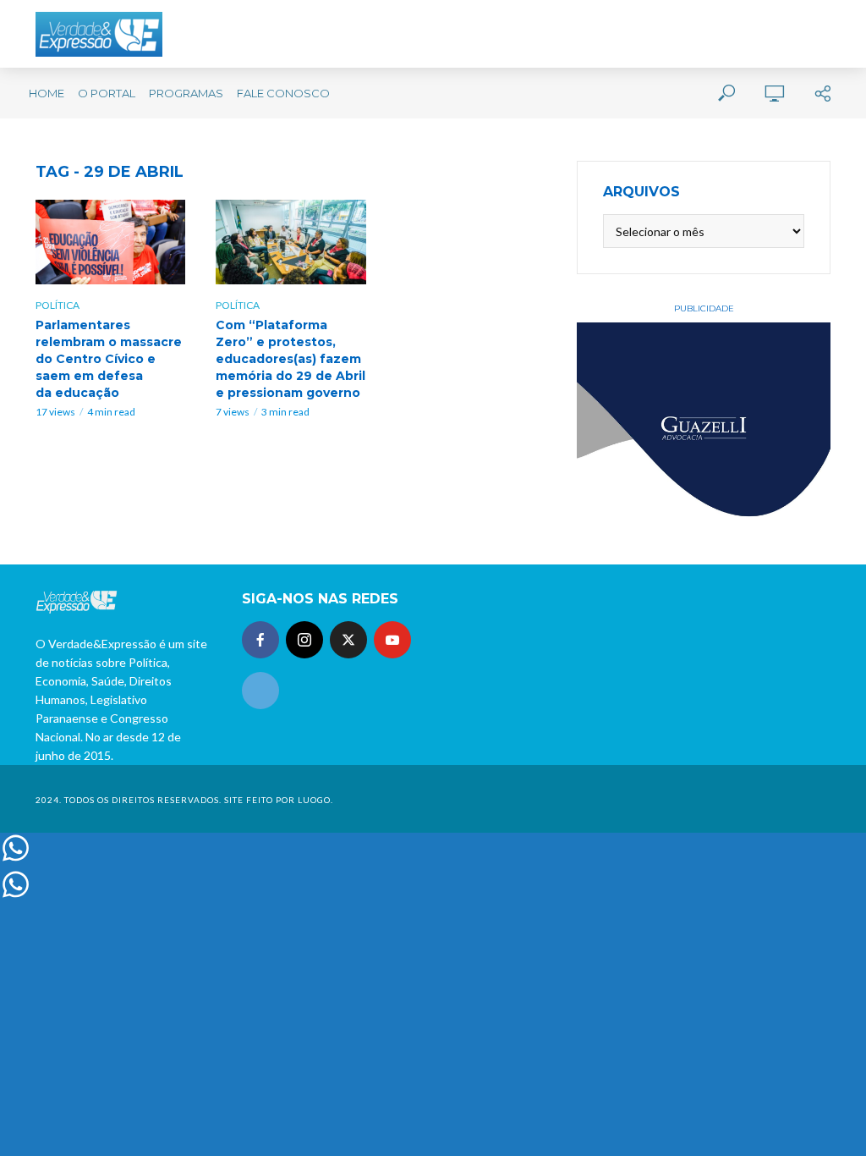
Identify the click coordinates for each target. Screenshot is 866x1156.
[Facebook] (260, 639)
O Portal (106, 93)
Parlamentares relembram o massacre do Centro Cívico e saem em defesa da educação (109, 358)
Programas (186, 93)
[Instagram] (304, 639)
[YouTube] (392, 639)
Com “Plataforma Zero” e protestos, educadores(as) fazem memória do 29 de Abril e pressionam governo (290, 358)
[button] (830, 23)
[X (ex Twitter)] (348, 639)
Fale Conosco (283, 93)
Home (46, 93)
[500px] (260, 690)
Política (57, 305)
